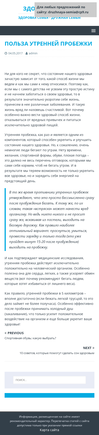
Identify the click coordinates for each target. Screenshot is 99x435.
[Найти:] (49, 380)
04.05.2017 (15, 53)
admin (33, 53)
